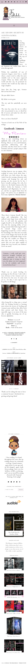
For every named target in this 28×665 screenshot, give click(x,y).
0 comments (14, 342)
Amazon (20, 128)
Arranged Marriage (19, 332)
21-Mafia (4, 332)
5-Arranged (10, 332)
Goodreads (9, 128)
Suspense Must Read (16, 335)
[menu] (2, 2)
